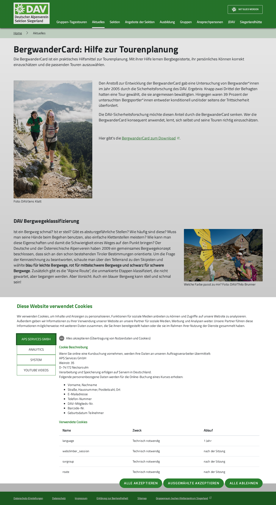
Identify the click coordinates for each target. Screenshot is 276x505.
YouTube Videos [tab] (36, 370)
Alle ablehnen (244, 483)
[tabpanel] (159, 405)
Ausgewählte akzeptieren (193, 483)
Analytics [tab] (36, 349)
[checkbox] (159, 338)
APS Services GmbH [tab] (36, 339)
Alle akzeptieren (141, 483)
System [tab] (36, 359)
